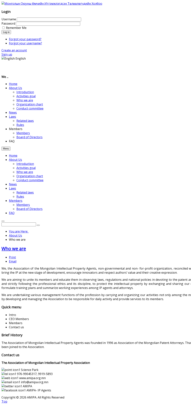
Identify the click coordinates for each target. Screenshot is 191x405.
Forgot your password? (25, 39)
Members (15, 201)
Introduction (25, 164)
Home (13, 156)
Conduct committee (29, 180)
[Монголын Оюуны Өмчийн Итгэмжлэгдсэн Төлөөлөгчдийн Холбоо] (51, 3)
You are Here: (19, 231)
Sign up (6, 54)
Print (12, 257)
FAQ (12, 213)
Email (12, 261)
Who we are (24, 172)
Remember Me (16, 28)
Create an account (14, 50)
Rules (20, 196)
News (13, 184)
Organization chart (29, 176)
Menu (6, 148)
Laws (12, 188)
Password (8, 23)
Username (8, 19)
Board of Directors (29, 209)
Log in (6, 32)
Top (4, 401)
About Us (15, 160)
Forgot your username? (25, 43)
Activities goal (26, 168)
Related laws (25, 192)
